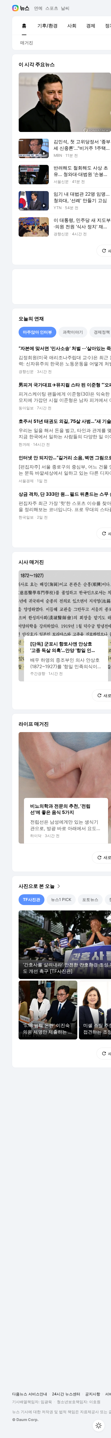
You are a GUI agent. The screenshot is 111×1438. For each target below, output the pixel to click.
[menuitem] (24, 25)
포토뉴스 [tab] (90, 899)
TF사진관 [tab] (31, 899)
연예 (38, 8)
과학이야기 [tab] (73, 332)
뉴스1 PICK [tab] (61, 899)
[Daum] (16, 8)
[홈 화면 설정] (99, 1426)
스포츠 (51, 8)
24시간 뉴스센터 (66, 1394)
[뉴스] (24, 8)
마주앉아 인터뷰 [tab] (37, 332)
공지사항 (92, 1394)
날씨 (65, 8)
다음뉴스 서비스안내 (29, 1394)
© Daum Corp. (25, 1419)
